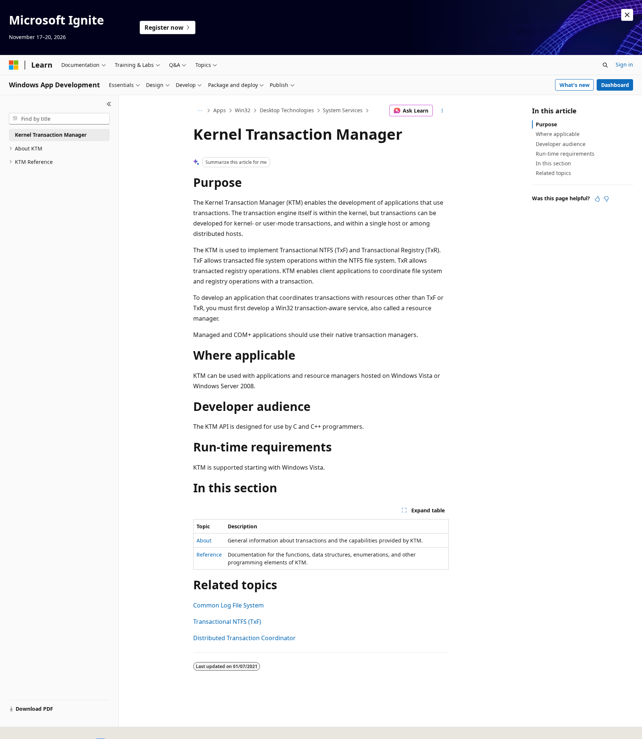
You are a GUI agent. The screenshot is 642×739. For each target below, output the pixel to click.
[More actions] (442, 111)
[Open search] (605, 65)
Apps (219, 110)
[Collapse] (109, 104)
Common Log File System (228, 605)
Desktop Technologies (287, 110)
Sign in (624, 64)
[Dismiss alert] (627, 15)
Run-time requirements (565, 153)
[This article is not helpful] (606, 198)
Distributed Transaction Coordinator (244, 638)
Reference (209, 554)
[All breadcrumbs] (199, 111)
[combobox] (59, 119)
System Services (343, 110)
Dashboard (615, 84)
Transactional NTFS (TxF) (227, 622)
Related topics (553, 172)
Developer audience (561, 144)
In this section (553, 163)
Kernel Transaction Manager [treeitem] (51, 134)
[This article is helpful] (597, 198)
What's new (575, 84)
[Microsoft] (14, 65)
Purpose (546, 124)
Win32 (242, 110)
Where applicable (558, 133)
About (204, 540)
